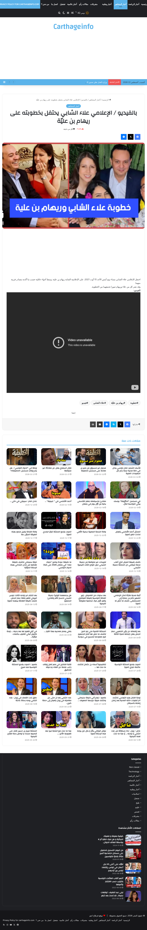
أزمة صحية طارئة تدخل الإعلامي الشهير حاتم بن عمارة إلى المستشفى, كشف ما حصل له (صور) (127, 599)
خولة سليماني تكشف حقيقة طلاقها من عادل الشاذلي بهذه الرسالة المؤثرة (23, 564)
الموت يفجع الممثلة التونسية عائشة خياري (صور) (127, 666)
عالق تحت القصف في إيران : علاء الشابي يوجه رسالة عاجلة (23, 699)
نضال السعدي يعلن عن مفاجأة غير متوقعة (56, 469)
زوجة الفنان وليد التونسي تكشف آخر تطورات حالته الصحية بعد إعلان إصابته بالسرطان (126, 700)
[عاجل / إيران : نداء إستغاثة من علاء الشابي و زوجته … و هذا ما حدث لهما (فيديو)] (125, 719)
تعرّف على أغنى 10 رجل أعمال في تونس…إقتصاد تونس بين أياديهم (112, 867)
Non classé (134, 767)
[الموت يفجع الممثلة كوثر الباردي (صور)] (56, 520)
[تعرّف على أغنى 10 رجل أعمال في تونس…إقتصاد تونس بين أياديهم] (133, 868)
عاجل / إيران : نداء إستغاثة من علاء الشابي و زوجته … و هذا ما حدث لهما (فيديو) (125, 733)
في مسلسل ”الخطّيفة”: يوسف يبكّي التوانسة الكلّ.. (127, 502)
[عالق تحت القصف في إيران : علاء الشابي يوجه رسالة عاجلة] (22, 686)
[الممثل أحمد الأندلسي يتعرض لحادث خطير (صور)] (125, 520)
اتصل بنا (54, 4)
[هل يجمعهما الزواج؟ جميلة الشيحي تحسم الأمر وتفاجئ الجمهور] (56, 584)
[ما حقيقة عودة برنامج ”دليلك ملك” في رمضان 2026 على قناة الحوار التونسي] (56, 551)
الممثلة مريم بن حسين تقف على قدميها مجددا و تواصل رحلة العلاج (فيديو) (22, 733)
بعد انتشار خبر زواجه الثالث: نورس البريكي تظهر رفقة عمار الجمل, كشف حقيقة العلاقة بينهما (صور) (22, 598)
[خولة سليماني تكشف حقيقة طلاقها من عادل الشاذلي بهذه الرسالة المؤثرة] (22, 551)
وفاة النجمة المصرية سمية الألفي (91, 532)
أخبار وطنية (107, 4)
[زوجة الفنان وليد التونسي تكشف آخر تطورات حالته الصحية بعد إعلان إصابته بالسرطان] (125, 686)
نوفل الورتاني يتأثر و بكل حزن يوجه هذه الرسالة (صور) (91, 732)
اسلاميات (135, 794)
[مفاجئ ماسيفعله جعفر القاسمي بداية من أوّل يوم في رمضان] (91, 490)
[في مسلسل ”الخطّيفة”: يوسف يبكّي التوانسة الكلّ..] (125, 490)
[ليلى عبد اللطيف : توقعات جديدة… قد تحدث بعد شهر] (133, 896)
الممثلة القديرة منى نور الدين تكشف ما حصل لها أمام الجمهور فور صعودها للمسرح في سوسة (92, 634)
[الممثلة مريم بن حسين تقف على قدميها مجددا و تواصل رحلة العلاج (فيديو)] (22, 719)
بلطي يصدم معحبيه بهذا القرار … (57, 631)
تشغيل (62, 4)
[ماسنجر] (124, 137)
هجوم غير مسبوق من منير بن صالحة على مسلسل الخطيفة (93, 469)
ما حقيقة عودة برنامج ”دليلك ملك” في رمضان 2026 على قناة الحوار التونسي (57, 564)
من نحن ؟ (45, 4)
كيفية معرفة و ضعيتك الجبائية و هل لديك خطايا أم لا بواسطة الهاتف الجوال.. (110, 839)
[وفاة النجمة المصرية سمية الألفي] (91, 520)
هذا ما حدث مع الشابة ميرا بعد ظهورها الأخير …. (58, 732)
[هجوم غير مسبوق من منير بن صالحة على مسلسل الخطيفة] (91, 456)
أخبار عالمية (72, 4)
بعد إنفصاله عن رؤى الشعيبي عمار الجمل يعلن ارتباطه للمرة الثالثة (125, 632)
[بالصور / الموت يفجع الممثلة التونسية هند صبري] (22, 653)
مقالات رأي (83, 4)
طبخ (137, 803)
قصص (136, 812)
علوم (137, 807)
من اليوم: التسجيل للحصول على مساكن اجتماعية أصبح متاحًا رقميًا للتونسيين (111, 853)
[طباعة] (93, 424)
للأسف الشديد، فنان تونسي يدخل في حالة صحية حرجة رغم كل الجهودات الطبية (126, 470)
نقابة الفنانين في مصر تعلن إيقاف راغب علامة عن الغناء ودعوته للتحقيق (57, 667)
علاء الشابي (98, 402)
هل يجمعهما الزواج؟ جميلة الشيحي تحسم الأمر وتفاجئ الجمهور (59, 598)
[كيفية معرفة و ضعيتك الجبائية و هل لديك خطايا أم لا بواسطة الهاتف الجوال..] (133, 840)
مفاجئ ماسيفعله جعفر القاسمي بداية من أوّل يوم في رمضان (91, 502)
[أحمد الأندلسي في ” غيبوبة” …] (56, 490)
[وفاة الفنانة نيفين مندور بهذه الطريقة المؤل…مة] (22, 520)
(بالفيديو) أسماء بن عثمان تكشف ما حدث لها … (92, 666)
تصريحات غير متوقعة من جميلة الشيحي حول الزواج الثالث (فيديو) (92, 563)
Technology (134, 771)
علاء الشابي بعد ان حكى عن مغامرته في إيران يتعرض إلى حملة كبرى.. (56, 700)
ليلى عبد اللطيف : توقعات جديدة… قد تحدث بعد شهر (112, 894)
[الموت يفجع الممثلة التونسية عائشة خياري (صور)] (125, 653)
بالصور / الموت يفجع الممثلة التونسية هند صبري (24, 666)
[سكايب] (113, 424)
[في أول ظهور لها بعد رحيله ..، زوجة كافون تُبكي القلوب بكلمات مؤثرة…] (22, 620)
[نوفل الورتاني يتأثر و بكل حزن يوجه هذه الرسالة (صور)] (91, 719)
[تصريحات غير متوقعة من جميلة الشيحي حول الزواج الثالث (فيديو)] (91, 551)
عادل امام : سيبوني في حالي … (23, 501)
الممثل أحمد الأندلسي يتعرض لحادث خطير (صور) (127, 533)
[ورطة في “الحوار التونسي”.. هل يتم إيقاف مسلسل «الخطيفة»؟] (22, 456)
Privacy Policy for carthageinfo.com (18, 920)
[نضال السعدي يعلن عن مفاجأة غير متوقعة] (56, 456)
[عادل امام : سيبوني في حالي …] (22, 490)
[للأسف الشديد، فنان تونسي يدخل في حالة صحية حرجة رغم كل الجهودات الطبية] (125, 456)
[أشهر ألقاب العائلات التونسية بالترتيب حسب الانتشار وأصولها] (133, 882)
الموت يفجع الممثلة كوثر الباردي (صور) (57, 533)
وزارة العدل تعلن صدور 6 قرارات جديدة (91, 82)
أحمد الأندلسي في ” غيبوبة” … (58, 501)
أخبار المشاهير (120, 4)
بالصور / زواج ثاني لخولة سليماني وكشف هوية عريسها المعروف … (92, 699)
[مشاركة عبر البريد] (100, 424)
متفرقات (94, 4)
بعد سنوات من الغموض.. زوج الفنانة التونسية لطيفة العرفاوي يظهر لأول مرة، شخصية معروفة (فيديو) (92, 599)
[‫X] (131, 137)
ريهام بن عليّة (117, 402)
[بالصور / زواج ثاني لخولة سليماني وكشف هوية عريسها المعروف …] (91, 686)
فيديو (84, 402)
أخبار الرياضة (133, 4)
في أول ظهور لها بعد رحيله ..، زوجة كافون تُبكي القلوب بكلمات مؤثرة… (22, 634)
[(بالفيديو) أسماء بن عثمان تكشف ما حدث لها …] (91, 653)
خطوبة (133, 402)
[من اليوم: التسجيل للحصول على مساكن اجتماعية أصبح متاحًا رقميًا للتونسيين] (133, 854)
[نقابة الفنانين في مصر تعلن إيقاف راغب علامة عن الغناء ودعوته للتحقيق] (56, 653)
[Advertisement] (73, 56)
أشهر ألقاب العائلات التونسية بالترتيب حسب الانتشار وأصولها (110, 881)
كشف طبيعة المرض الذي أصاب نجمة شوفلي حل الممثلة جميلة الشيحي (126, 564)
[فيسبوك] (137, 137)
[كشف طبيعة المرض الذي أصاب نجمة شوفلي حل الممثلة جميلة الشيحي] (125, 551)
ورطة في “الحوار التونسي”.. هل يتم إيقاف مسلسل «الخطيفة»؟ (23, 469)
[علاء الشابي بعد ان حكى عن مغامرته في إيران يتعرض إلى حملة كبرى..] (56, 686)
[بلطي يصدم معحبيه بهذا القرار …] (56, 620)
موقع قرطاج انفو (96, 915)
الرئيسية (105, 100)
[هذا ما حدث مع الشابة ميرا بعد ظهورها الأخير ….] (56, 719)
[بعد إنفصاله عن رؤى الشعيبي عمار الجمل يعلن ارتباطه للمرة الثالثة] (125, 620)
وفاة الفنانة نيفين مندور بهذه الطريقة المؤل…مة (24, 533)
